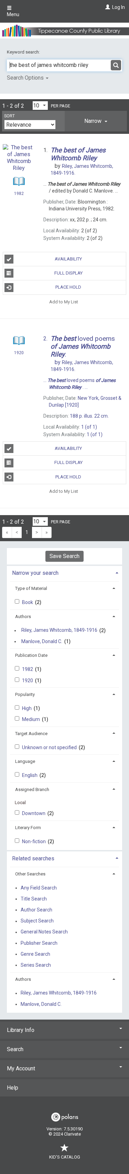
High (27, 708)
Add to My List (63, 301)
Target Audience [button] (31, 733)
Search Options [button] (26, 77)
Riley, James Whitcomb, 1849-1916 (59, 630)
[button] (96, 121)
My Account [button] (21, 1068)
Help (12, 1087)
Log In (118, 7)
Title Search (34, 899)
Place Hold (68, 287)
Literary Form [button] (28, 827)
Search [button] (15, 1049)
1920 (28, 680)
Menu (13, 14)
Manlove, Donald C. (41, 641)
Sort (9, 116)
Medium (31, 719)
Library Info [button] (20, 1030)
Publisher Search (39, 943)
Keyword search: (24, 52)
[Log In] (107, 7)
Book (28, 602)
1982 (28, 669)
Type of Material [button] (31, 588)
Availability (68, 258)
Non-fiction (34, 841)
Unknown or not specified (50, 747)
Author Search (36, 910)
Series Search (36, 965)
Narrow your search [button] (35, 573)
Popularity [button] (25, 694)
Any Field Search (39, 888)
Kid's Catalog (64, 1157)
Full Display (68, 273)
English (30, 775)
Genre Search (35, 954)
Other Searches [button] (30, 873)
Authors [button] (23, 616)
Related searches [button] (33, 858)
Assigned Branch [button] (32, 789)
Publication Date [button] (31, 655)
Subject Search (37, 921)
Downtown (34, 813)
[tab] (96, 121)
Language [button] (25, 761)
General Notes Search (44, 932)
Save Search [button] (64, 556)
